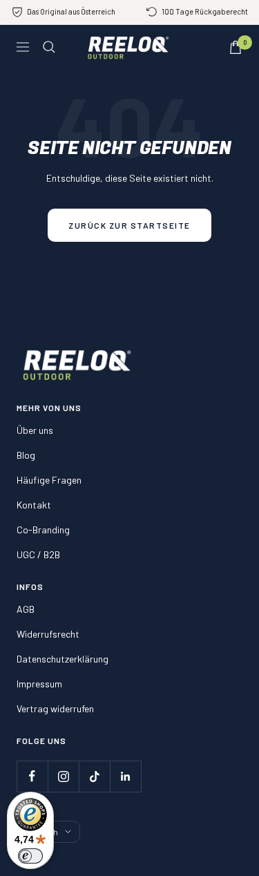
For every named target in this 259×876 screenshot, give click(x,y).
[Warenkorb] (235, 47)
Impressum (39, 683)
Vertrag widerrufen (55, 708)
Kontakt (34, 505)
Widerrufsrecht (48, 634)
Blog (26, 455)
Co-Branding (43, 529)
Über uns (35, 430)
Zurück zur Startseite (129, 225)
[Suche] (49, 47)
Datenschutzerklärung (62, 659)
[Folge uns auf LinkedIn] (125, 776)
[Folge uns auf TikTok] (94, 776)
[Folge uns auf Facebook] (32, 776)
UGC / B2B (38, 554)
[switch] (30, 856)
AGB (26, 609)
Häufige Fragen (49, 480)
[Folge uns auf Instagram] (63, 776)
